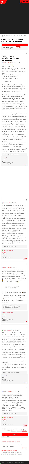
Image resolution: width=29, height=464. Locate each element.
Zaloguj (21, 2)
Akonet (22, 462)
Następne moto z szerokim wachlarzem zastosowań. (12, 40)
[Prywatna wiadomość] (6, 166)
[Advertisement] (14, 14)
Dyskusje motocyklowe (14, 35)
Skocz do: (20, 445)
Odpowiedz (16, 44)
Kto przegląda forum (9, 450)
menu (27, 1)
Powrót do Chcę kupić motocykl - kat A (10, 441)
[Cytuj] (26, 53)
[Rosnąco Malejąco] (19, 431)
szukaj (24, 1)
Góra (25, 165)
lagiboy (9, 202)
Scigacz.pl (2, 2)
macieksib (10, 62)
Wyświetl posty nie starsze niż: (9, 429)
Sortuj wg (9, 430)
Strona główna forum (6, 35)
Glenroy (9, 267)
